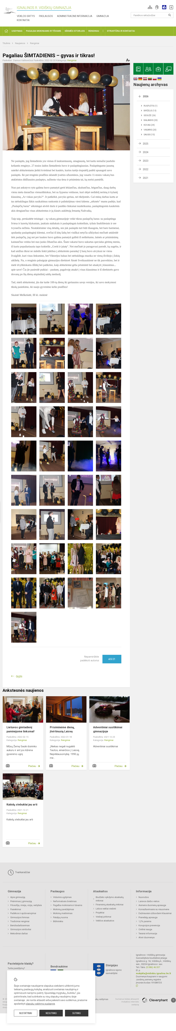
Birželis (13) (150, 110)
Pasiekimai (15, 909)
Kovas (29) (149, 125)
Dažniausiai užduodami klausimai (155, 913)
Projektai (100, 912)
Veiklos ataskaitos (105, 920)
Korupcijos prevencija (149, 925)
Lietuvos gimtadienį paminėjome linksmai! (20, 729)
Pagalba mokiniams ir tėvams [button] (43, 31)
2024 (145, 152)
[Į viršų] (173, 1000)
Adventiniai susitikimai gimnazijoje (107, 729)
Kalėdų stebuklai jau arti (22, 804)
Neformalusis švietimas (64, 901)
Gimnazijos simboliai (20, 929)
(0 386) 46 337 (153, 967)
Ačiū (111, 659)
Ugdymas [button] (17, 31)
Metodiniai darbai (19, 933)
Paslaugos (46, 16)
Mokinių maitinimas (62, 913)
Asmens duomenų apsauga (152, 905)
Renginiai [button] (93, 31)
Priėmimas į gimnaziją (21, 901)
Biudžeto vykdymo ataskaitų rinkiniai (110, 899)
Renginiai (34, 43)
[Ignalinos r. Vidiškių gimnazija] (10, 10)
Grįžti (19, 676)
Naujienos (20, 43)
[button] (150, 7)
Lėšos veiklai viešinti (106, 908)
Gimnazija (102, 16)
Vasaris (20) (150, 130)
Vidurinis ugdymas (62, 897)
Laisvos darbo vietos (149, 901)
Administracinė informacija (74, 16)
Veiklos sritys (26, 16)
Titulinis (7, 43)
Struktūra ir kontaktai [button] (121, 31)
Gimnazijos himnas (19, 917)
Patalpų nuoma (60, 917)
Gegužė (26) (150, 115)
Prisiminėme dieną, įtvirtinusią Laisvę (62, 729)
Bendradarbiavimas (20, 925)
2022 (145, 169)
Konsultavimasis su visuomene (154, 909)
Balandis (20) (151, 120)
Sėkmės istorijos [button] (75, 31)
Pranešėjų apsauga (148, 917)
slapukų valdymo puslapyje (40, 1003)
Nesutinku (51, 1013)
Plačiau (32, 766)
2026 (145, 96)
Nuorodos (144, 897)
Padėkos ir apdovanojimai (23, 913)
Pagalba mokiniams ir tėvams (67, 905)
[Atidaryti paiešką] (169, 15)
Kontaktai (23, 20)
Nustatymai (25, 1013)
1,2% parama (145, 921)
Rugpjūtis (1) (150, 106)
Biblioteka (58, 921)
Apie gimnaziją (17, 897)
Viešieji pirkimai (103, 916)
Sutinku (76, 1013)
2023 (145, 160)
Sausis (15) (149, 134)
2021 (145, 178)
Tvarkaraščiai (22, 872)
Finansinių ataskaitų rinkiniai (109, 904)
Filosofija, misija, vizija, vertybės (26, 905)
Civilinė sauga (145, 929)
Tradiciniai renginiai (19, 921)
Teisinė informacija (148, 933)
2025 (145, 143)
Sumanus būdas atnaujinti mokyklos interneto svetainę (127, 1002)
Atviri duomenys (147, 937)
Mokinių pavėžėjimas (63, 909)
